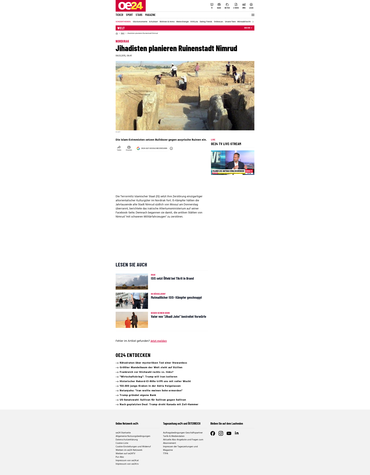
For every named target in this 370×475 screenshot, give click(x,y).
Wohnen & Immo (167, 22)
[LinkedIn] (237, 433)
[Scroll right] (252, 21)
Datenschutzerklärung (127, 440)
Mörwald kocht (244, 22)
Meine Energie (182, 22)
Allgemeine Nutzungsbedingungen (133, 436)
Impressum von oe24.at (127, 460)
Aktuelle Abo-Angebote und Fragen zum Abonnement (183, 441)
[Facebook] (212, 433)
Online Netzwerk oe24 (127, 423)
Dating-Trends (206, 22)
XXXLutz (194, 22)
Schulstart (153, 22)
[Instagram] (221, 433)
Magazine (150, 14)
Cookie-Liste (122, 443)
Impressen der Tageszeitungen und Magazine (180, 448)
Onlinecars (218, 22)
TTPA (165, 453)
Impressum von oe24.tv (127, 464)
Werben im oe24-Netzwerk (129, 450)
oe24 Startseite (123, 433)
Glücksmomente (140, 22)
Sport (129, 14)
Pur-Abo (120, 457)
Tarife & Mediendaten (174, 436)
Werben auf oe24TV (125, 453)
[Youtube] (229, 433)
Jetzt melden (158, 341)
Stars (139, 14)
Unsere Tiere (230, 22)
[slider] (225, 170)
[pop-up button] (245, 170)
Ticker (119, 14)
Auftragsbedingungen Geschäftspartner (183, 433)
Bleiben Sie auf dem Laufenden (226, 423)
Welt (121, 28)
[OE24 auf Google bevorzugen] (171, 148)
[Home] (117, 33)
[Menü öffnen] (253, 14)
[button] (215, 170)
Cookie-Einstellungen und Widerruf (133, 447)
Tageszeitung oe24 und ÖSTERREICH (181, 423)
